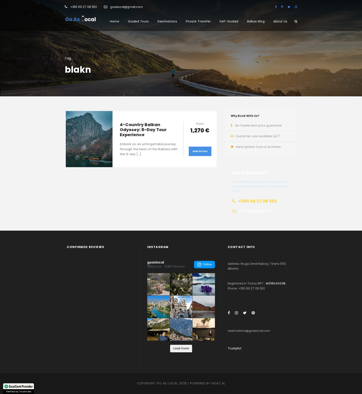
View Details (200, 151)
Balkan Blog (256, 21)
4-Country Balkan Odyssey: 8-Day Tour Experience (143, 130)
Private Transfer (198, 21)
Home (114, 21)
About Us (280, 21)
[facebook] (276, 7)
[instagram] (296, 7)
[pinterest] (282, 7)
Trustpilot (235, 348)
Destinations (167, 21)
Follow (207, 264)
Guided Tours (138, 21)
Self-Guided (229, 21)
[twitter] (289, 7)
